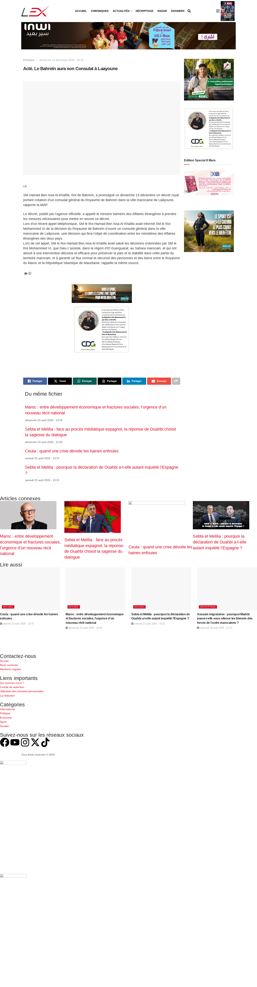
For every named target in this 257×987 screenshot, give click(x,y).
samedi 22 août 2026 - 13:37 (18, 623)
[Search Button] (189, 11)
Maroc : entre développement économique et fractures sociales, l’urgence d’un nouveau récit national (95, 618)
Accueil (81, 10)
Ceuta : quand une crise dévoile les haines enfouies (72, 451)
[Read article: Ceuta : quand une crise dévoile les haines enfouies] (30, 588)
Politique (29, 59)
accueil (8, 607)
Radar (162, 10)
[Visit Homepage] (35, 11)
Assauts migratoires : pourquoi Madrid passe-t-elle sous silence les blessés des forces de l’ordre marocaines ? (224, 618)
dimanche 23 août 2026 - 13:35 (85, 627)
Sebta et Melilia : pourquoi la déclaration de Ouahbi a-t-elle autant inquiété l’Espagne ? (219, 542)
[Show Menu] (218, 11)
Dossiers (177, 10)
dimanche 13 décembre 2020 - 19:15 (61, 59)
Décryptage (144, 10)
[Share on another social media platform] (176, 381)
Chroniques (100, 10)
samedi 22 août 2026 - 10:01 (149, 623)
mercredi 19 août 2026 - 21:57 (215, 627)
